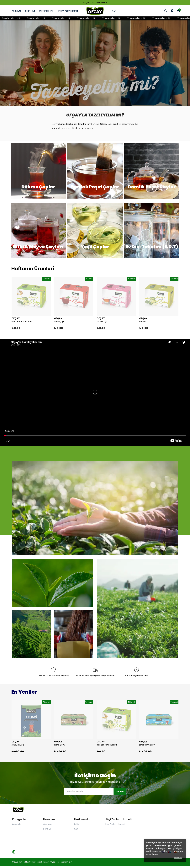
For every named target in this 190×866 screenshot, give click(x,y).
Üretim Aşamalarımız (68, 10)
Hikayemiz (30, 10)
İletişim (77, 824)
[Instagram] (13, 852)
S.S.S (114, 10)
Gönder (120, 791)
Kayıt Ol (47, 828)
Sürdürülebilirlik (46, 10)
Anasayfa (16, 10)
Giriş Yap (47, 824)
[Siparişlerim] (172, 11)
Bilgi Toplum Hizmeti (115, 824)
